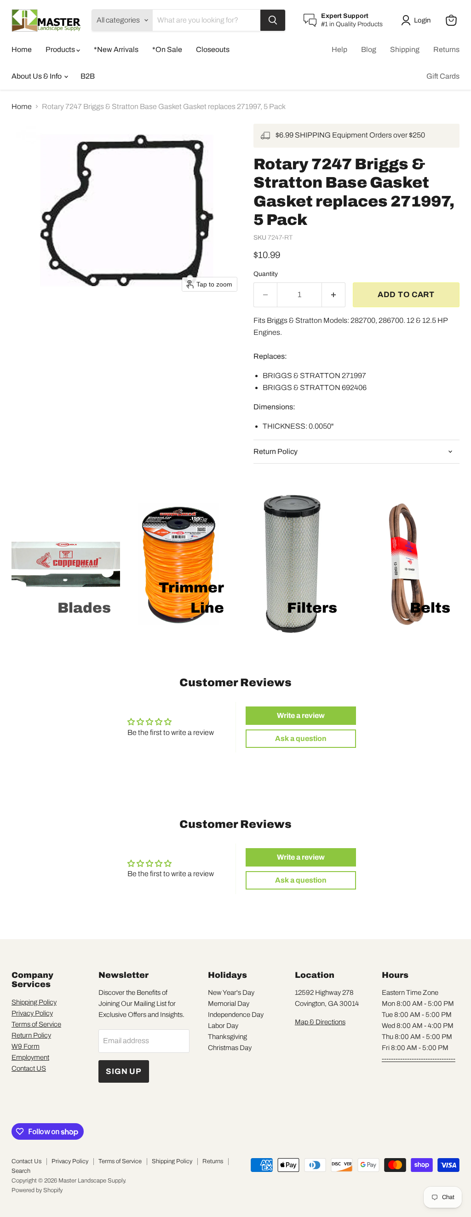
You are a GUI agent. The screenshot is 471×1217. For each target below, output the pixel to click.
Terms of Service (36, 1024)
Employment (30, 1057)
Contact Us (26, 1161)
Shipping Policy (34, 1002)
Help (339, 49)
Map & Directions (320, 1022)
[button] (417, 20)
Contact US (28, 1068)
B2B (87, 76)
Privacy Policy (32, 1013)
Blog (368, 49)
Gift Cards (443, 76)
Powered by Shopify (37, 1190)
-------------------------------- (418, 1058)
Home (21, 49)
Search (20, 1171)
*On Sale (167, 49)
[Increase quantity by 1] (333, 294)
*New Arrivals (116, 49)
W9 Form (25, 1046)
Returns (446, 49)
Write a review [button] (301, 715)
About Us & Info (37, 76)
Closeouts (213, 49)
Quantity (265, 273)
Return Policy (31, 1035)
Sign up (124, 1071)
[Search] (272, 20)
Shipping (404, 49)
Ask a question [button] (301, 738)
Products (61, 49)
